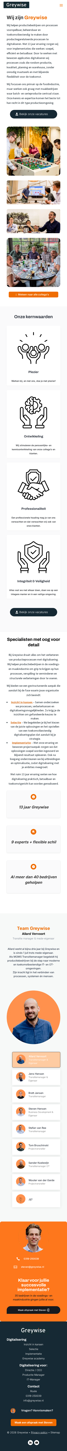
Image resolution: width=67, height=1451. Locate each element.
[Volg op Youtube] (36, 1442)
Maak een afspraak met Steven (34, 1422)
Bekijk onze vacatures (33, 114)
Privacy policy (39, 1432)
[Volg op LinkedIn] (30, 1442)
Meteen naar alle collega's (33, 294)
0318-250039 (31, 1258)
